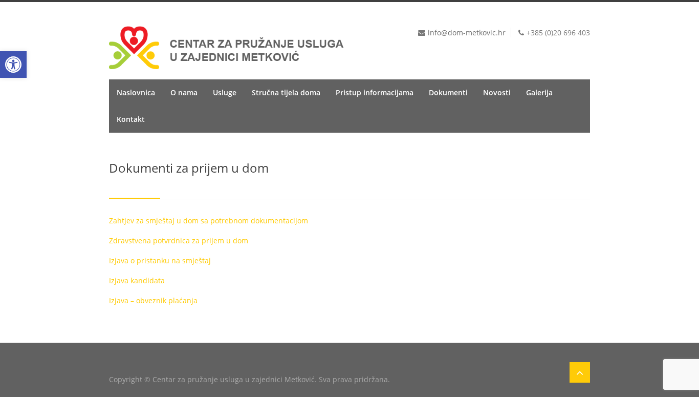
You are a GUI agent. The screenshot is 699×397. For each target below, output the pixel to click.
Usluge (224, 92)
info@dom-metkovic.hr (467, 32)
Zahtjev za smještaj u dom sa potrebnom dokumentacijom (208, 220)
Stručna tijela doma (286, 92)
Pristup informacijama (374, 92)
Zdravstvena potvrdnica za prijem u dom (178, 240)
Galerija (539, 92)
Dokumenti (448, 92)
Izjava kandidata (137, 280)
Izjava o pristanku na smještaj (160, 260)
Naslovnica (136, 92)
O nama (184, 92)
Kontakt (131, 119)
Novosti (497, 92)
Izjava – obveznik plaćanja (153, 300)
